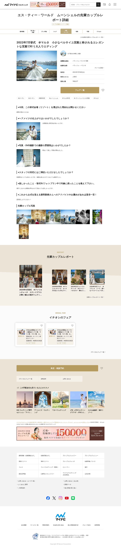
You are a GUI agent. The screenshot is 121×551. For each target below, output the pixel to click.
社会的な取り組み (58, 525)
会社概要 (24, 525)
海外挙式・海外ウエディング (45, 422)
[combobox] (83, 5)
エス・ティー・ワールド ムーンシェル (70, 422)
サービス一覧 (34, 525)
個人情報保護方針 (73, 525)
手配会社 (56, 422)
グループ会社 (87, 525)
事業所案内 (45, 525)
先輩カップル (85, 422)
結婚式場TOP (32, 422)
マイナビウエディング (22, 422)
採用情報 (97, 525)
